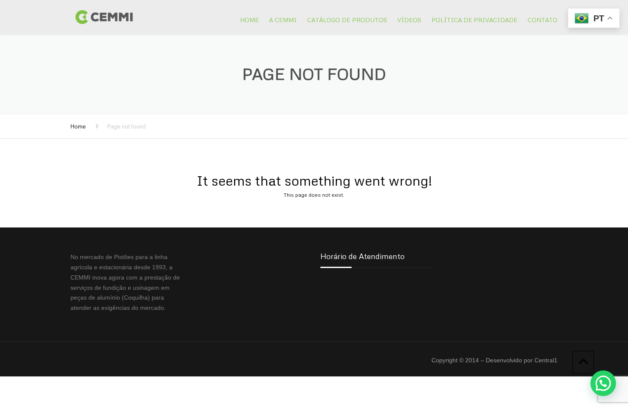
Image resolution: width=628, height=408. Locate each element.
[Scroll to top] (583, 362)
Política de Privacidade (474, 19)
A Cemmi (283, 19)
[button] (603, 383)
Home (249, 19)
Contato (543, 19)
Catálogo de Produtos (347, 19)
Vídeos (409, 19)
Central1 (546, 360)
